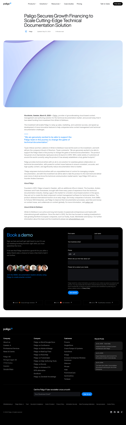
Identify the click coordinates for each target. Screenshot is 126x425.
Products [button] (31, 4)
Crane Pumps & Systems (73, 348)
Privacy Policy (86, 288)
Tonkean (67, 379)
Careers (6, 345)
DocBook (37, 373)
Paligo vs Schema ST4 (42, 367)
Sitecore (67, 363)
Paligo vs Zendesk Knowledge (45, 376)
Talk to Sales (105, 4)
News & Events (9, 351)
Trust (27, 404)
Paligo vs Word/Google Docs (44, 342)
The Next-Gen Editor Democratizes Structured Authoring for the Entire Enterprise (106, 367)
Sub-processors (100, 404)
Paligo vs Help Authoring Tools (45, 361)
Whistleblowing (7, 404)
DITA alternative (39, 370)
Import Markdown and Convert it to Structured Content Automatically (106, 357)
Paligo (55, 115)
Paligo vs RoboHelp (41, 355)
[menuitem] (32, 4)
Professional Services (11, 348)
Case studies (69, 4)
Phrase (66, 366)
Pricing (79, 4)
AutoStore (68, 351)
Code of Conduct (49, 404)
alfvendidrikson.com (76, 219)
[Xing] (122, 412)
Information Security (71, 404)
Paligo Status (19, 404)
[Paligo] (7, 4)
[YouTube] (118, 412)
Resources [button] (55, 4)
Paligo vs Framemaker (42, 358)
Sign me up (87, 394)
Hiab (66, 369)
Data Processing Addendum (86, 404)
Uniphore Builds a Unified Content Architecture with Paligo (106, 347)
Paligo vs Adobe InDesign (43, 348)
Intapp (66, 355)
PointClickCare (69, 373)
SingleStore (68, 345)
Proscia (67, 342)
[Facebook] (115, 412)
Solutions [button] (43, 4)
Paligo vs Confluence (42, 345)
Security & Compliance (37, 404)
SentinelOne (69, 376)
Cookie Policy (111, 404)
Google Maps (8, 369)
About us (6, 342)
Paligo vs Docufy (40, 364)
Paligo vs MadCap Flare (42, 351)
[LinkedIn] (111, 412)
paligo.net (89, 202)
